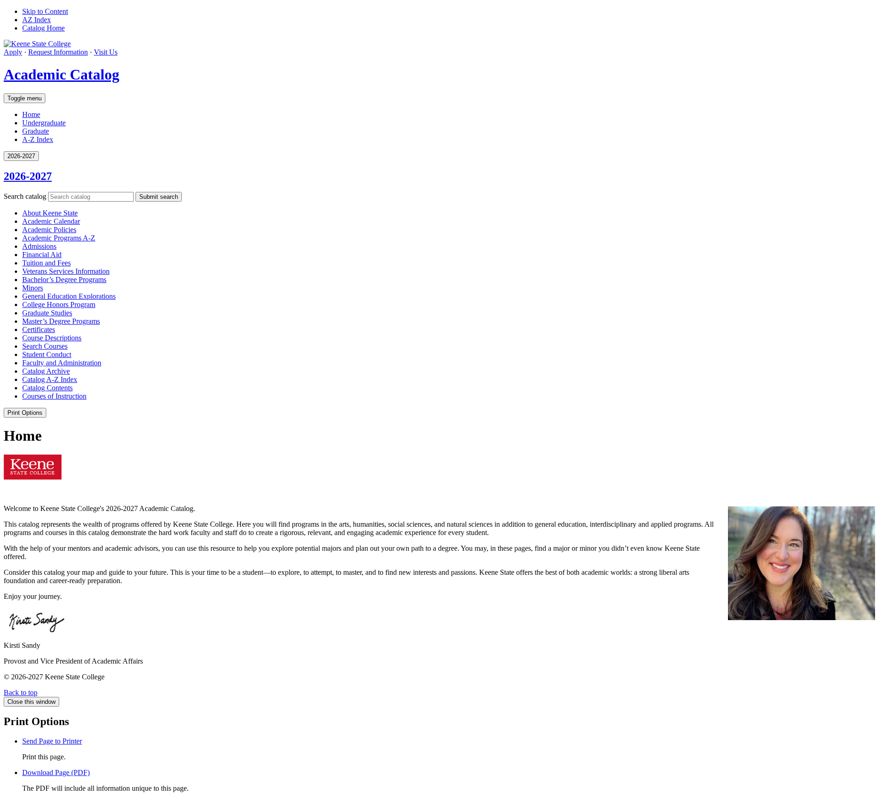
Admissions (39, 246)
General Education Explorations (69, 296)
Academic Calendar (51, 221)
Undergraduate (44, 123)
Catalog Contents (47, 388)
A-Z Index (37, 139)
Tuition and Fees (46, 263)
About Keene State (50, 213)
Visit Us (105, 52)
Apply (13, 52)
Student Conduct (46, 354)
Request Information (58, 52)
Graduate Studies (47, 313)
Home (31, 114)
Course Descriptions (51, 338)
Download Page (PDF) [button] (56, 772)
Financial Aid (42, 254)
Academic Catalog (61, 74)
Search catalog (25, 196)
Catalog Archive (46, 371)
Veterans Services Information (66, 271)
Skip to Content (45, 11)
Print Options (25, 412)
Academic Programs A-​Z (58, 238)
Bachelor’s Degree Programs (64, 279)
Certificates (38, 329)
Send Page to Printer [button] (52, 741)
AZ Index (36, 20)
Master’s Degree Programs (61, 321)
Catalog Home (43, 28)
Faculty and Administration (61, 363)
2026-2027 (28, 176)
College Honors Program (58, 304)
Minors (32, 288)
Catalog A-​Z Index (49, 379)
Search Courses (45, 346)
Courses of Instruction (54, 396)
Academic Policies (49, 230)
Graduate (35, 131)
